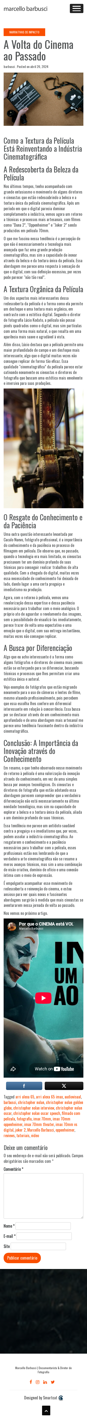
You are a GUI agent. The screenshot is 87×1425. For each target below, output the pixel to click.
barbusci (10, 1102)
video (35, 1135)
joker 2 (20, 1130)
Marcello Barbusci (40, 1130)
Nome (9, 1226)
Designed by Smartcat (41, 1398)
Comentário (13, 1169)
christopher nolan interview (33, 1108)
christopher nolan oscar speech (36, 1113)
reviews (9, 1135)
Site (7, 1246)
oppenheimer (65, 1130)
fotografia (24, 1119)
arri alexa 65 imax (49, 1097)
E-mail (9, 1236)
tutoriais (22, 1135)
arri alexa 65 (24, 1097)
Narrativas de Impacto (24, 32)
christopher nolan (31, 1102)
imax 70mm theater (39, 1124)
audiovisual (73, 1097)
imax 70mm (42, 1119)
